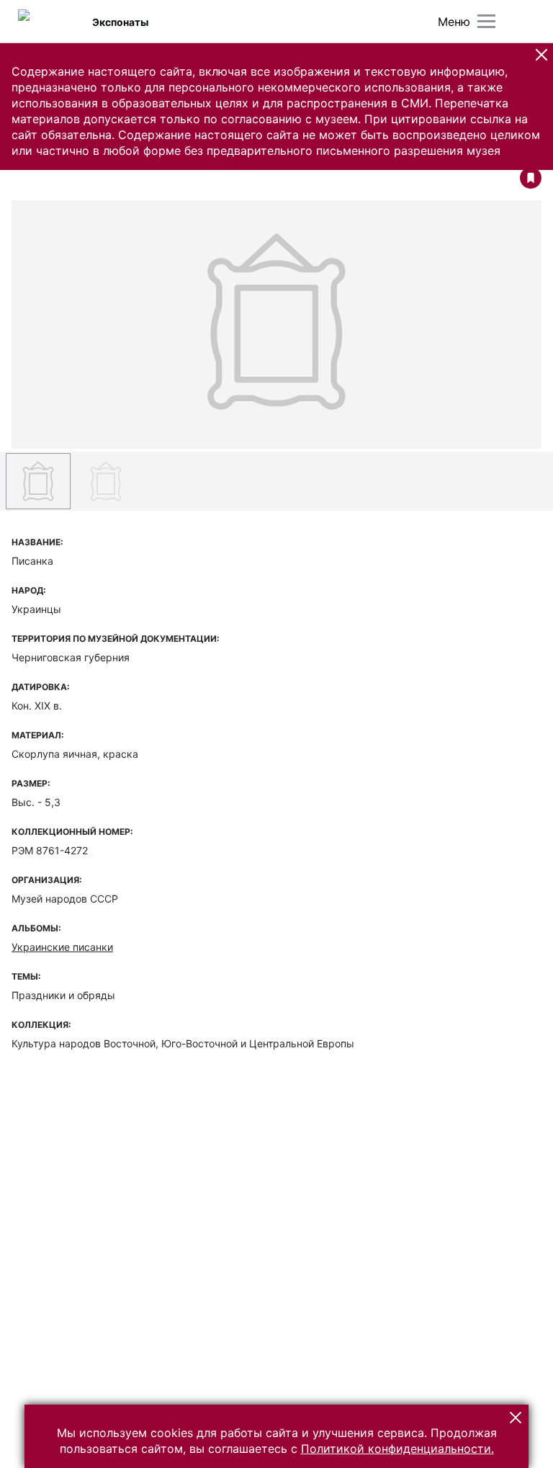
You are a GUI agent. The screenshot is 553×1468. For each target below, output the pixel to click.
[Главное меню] (486, 21)
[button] (541, 55)
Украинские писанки (62, 947)
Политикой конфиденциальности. (397, 1448)
